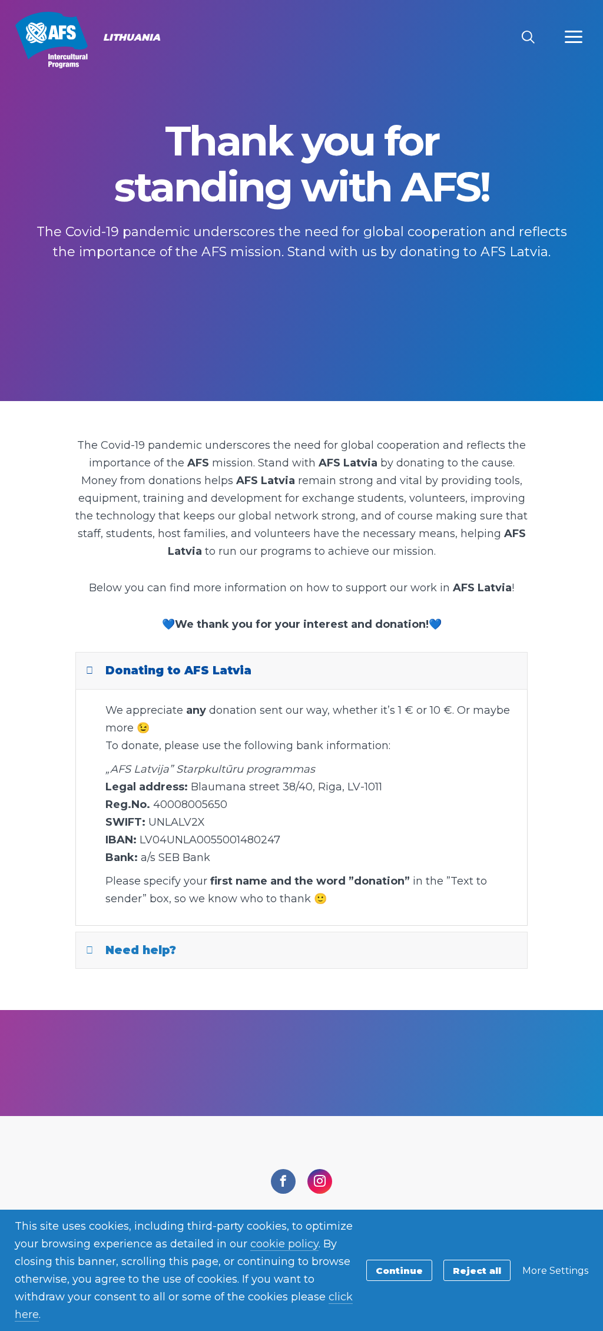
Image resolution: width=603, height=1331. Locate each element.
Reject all (477, 1270)
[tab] (301, 671)
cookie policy (284, 1243)
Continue (399, 1270)
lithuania (51, 40)
